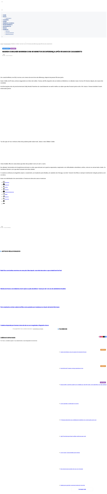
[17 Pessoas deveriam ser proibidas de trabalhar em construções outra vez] (83, 412)
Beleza (5, 28)
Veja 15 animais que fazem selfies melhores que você (73, 436)
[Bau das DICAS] (12, 7)
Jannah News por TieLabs (38, 328)
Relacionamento (9, 34)
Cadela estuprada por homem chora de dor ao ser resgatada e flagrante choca (24, 325)
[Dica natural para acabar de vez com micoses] (83, 461)
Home (4, 15)
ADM (4, 54)
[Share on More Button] (4, 201)
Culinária (6, 20)
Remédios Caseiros (8, 23)
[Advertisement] (53, 66)
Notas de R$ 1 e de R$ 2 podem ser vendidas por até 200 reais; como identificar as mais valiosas (83, 384)
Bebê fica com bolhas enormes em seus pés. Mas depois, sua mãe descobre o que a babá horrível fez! (31, 270)
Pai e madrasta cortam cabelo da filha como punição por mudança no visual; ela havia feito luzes (29, 307)
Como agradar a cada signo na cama (69, 403)
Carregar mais (82, 489)
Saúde (5, 21)
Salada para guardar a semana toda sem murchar (72, 485)
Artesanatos (7, 26)
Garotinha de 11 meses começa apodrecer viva (71, 368)
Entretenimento (8, 24)
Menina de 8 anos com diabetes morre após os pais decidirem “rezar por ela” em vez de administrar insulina (33, 289)
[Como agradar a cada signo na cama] (83, 396)
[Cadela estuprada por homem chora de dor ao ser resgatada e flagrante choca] (53, 316)
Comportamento (9, 32)
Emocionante (7, 44)
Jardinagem (8, 18)
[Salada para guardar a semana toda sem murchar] (83, 477)
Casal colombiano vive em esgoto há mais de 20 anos (73, 352)
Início (1, 44)
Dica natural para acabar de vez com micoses (71, 469)
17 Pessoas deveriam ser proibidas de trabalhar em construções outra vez (78, 420)
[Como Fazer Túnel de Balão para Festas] (83, 445)
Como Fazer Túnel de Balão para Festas (70, 452)
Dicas (4, 16)
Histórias (7, 31)
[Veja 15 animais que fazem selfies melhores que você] (83, 428)
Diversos (5, 29)
